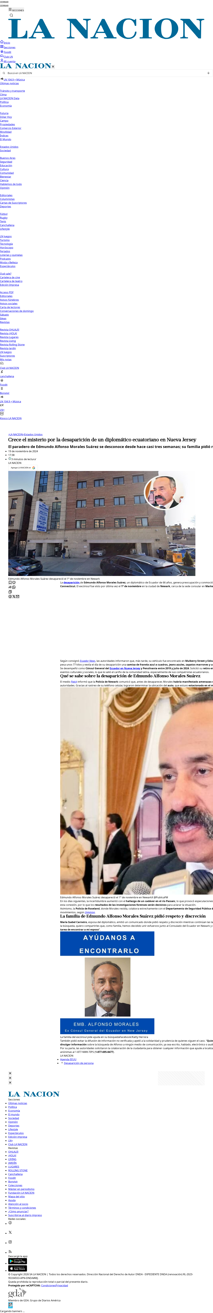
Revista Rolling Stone (12, 344)
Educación (6, 165)
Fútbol (3, 214)
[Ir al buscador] (11, 15)
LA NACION (15, 434)
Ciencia (4, 180)
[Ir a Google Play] (17, 1263)
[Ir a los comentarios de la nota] (14, 583)
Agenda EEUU (68, 1059)
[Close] (10, 1073)
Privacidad (62, 1285)
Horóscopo (6, 247)
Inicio (7, 42)
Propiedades (7, 124)
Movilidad (6, 132)
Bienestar (5, 176)
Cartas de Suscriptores (13, 202)
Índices (4, 135)
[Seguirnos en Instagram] (10, 1243)
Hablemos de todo (11, 184)
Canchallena (7, 225)
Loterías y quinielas (11, 255)
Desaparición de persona (79, 1063)
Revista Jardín (8, 348)
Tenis (3, 221)
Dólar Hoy (6, 117)
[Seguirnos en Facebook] (10, 1223)
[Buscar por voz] (208, 73)
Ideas (3, 318)
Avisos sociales (8, 303)
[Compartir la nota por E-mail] (17, 597)
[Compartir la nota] (10, 587)
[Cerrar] (53, 67)
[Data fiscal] (10, 1307)
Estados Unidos (9, 146)
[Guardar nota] (10, 583)
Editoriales (6, 195)
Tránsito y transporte (12, 91)
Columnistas (7, 199)
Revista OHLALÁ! (9, 329)
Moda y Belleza (9, 262)
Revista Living (8, 341)
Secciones (9, 47)
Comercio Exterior (10, 128)
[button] (106, 241)
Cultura (4, 169)
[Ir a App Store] (17, 1270)
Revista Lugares (9, 337)
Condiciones (48, 1285)
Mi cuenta (9, 61)
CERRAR (4, 2)
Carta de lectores (10, 307)
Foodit (7, 52)
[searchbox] (105, 73)
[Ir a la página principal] (106, 38)
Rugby (3, 217)
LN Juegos (6, 236)
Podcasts (5, 258)
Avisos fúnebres (9, 300)
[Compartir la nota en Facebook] (10, 597)
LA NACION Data (9, 98)
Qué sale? (5, 273)
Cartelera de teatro (11, 281)
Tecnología (6, 244)
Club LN (8, 56)
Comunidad (7, 173)
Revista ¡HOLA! (8, 333)
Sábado (4, 314)
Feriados (5, 251)
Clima (3, 94)
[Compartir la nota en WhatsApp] (14, 587)
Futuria (4, 113)
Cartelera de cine (10, 277)
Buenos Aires (7, 158)
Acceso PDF (7, 292)
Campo (4, 120)
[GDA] (17, 1296)
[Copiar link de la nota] (10, 592)
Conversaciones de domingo (17, 311)
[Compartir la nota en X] (14, 597)
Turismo (5, 240)
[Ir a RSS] (10, 1252)
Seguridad (6, 161)
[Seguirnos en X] (10, 1233)
